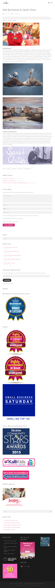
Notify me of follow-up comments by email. (13, 218)
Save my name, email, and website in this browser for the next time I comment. (21, 215)
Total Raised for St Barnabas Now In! (12, 251)
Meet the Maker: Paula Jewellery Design (12, 255)
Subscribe (7, 280)
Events (5, 13)
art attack (8, 168)
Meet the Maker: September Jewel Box (12, 259)
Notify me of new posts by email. (11, 221)
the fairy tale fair (27, 168)
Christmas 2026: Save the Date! (10, 247)
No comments (16, 13)
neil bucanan (14, 168)
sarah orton (20, 168)
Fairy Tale (9, 13)
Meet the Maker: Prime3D (9, 263)
